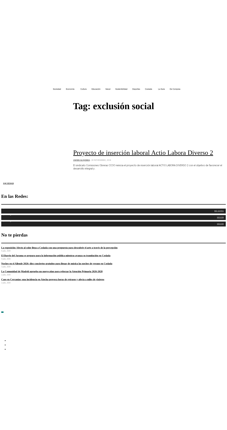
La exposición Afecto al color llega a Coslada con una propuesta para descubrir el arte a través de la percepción (59, 247)
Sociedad (8, 183)
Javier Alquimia (81, 160)
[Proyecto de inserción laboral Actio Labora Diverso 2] (35, 160)
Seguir (220, 217)
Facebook (11, 367)
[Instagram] (20, 367)
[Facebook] (3, 367)
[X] (36, 367)
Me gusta (219, 211)
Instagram (27, 367)
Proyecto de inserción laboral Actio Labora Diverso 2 (143, 152)
